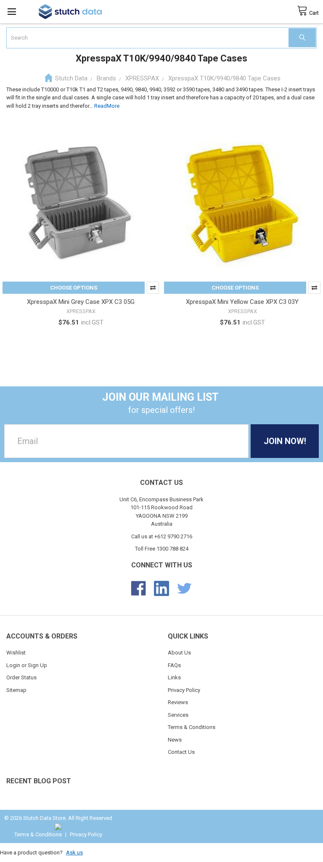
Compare (153, 288)
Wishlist (16, 652)
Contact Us (181, 752)
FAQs (174, 665)
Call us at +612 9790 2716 (161, 536)
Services (178, 715)
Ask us (74, 852)
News (175, 740)
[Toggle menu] (11, 11)
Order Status (21, 677)
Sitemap (16, 690)
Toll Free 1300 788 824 (161, 548)
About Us (179, 652)
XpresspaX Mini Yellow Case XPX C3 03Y (242, 302)
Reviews (178, 702)
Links (174, 677)
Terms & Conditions (191, 727)
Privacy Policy (184, 690)
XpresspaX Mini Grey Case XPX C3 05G (81, 302)
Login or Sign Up (26, 665)
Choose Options (73, 288)
